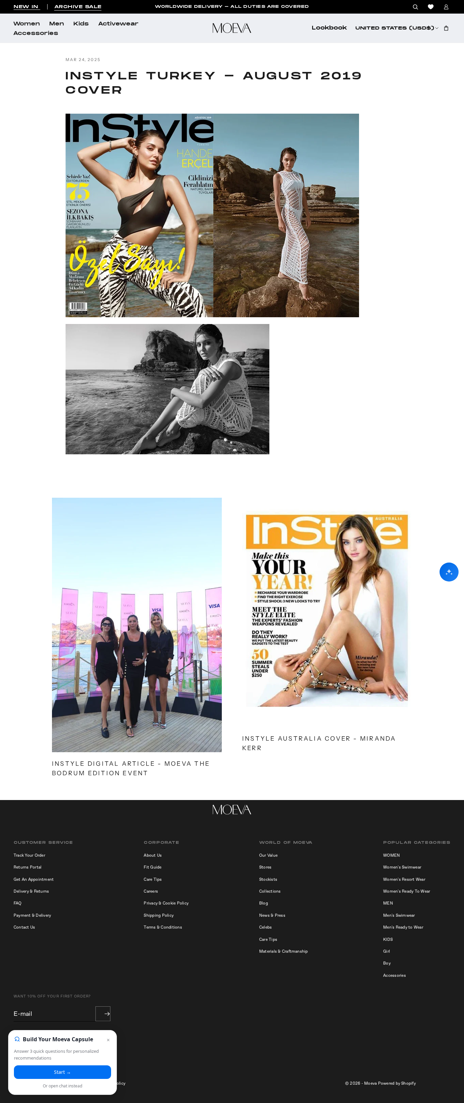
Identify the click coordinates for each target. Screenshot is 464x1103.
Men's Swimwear (399, 915)
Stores (265, 867)
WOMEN (391, 855)
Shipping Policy (159, 915)
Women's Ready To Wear (406, 891)
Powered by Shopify (397, 1083)
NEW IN (27, 6)
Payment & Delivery (32, 915)
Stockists (268, 879)
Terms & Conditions (163, 927)
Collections (270, 891)
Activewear (118, 24)
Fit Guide (152, 867)
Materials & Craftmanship (283, 951)
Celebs (265, 927)
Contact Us (24, 927)
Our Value (268, 855)
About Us (153, 855)
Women (26, 24)
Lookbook (329, 28)
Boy (387, 963)
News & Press (272, 915)
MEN (388, 903)
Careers (151, 891)
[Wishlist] (430, 6)
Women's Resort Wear (404, 879)
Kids (81, 24)
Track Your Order (29, 855)
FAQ (18, 903)
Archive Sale (78, 6)
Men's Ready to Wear (403, 927)
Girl (386, 951)
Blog (263, 903)
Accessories (35, 33)
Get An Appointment (34, 879)
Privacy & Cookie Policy (166, 903)
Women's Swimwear (402, 867)
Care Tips (153, 879)
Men (56, 24)
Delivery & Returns (31, 891)
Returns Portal (27, 867)
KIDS (388, 939)
